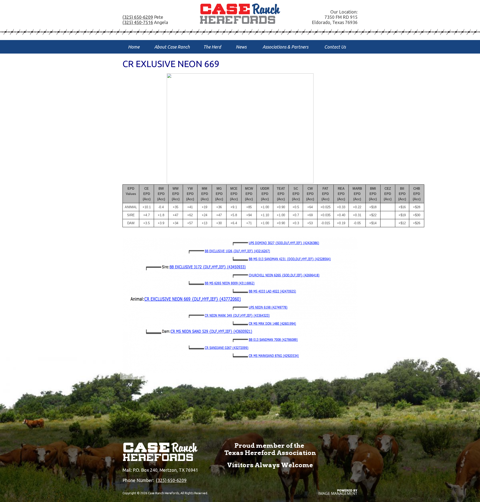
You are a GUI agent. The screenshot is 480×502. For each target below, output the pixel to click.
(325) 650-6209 (137, 17)
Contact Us (335, 46)
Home (134, 46)
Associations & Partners (285, 46)
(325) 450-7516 (137, 22)
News (241, 46)
